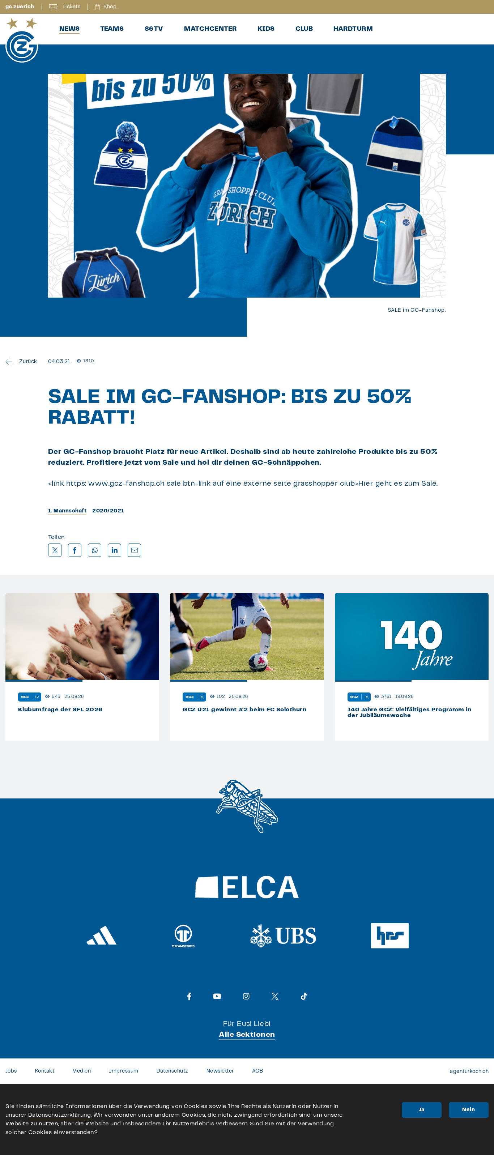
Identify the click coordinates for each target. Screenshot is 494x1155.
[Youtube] (217, 996)
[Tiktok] (304, 996)
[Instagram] (246, 996)
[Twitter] (275, 996)
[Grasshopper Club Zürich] (21, 40)
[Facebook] (189, 996)
